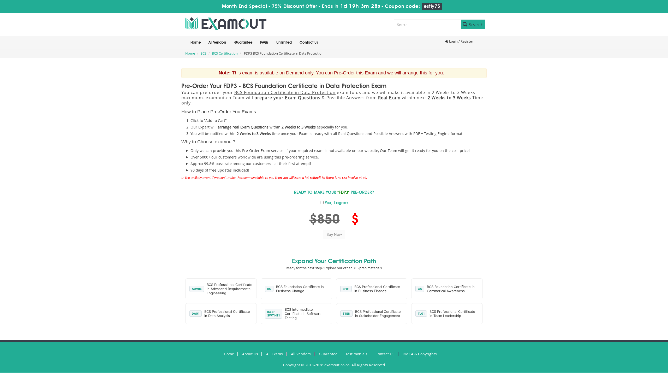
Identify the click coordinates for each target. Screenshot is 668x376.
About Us (250, 353)
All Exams (274, 353)
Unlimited (284, 42)
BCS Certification (225, 53)
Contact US (385, 353)
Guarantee (243, 42)
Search (475, 24)
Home (195, 42)
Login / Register (460, 41)
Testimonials (356, 353)
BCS (203, 53)
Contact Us (309, 42)
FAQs (264, 42)
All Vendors (217, 42)
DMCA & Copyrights (420, 353)
